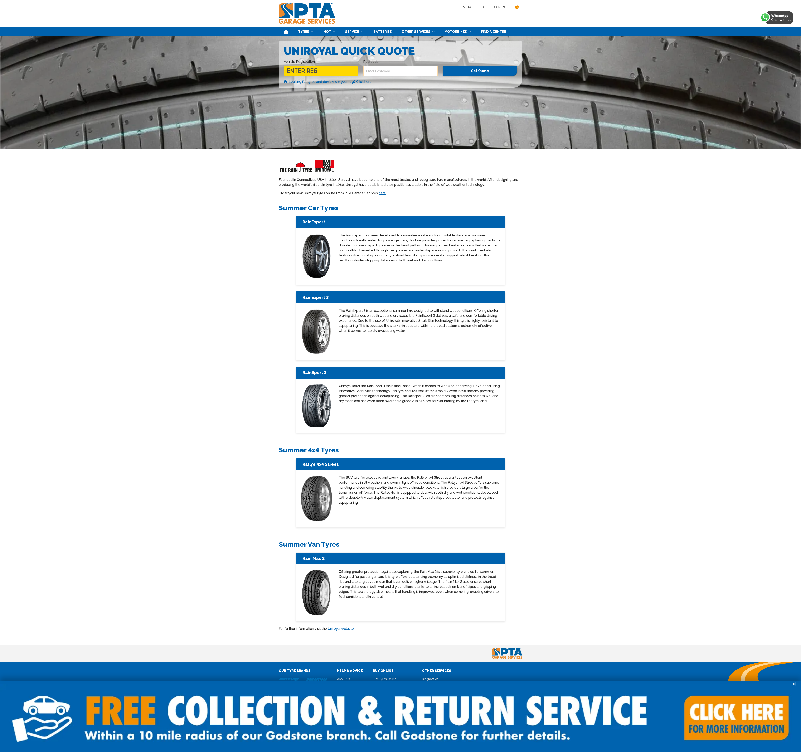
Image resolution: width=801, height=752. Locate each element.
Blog (483, 7)
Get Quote (480, 71)
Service (352, 32)
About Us (343, 679)
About (468, 7)
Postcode (371, 62)
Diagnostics (430, 679)
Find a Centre (493, 32)
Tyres (303, 32)
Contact (501, 7)
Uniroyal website (341, 629)
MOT (327, 32)
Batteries (382, 32)
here (382, 193)
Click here (364, 82)
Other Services (416, 32)
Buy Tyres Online (385, 679)
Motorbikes (456, 32)
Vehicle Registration (299, 62)
